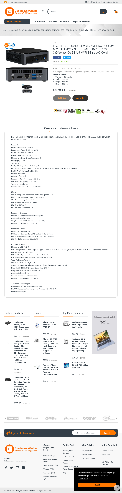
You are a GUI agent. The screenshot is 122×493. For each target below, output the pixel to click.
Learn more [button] (83, 479)
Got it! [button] (97, 485)
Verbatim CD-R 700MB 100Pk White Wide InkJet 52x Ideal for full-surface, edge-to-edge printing (80, 345)
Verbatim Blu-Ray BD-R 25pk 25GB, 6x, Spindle (80, 324)
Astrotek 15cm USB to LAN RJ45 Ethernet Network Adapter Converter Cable (50, 370)
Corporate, (85, 71)
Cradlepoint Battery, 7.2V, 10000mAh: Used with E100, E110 (21, 326)
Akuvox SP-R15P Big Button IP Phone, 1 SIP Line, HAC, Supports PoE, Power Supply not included (51, 346)
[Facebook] (5, 468)
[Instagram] (23, 468)
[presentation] (5, 418)
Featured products (13, 313)
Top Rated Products (73, 313)
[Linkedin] (17, 468)
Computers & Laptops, (72, 71)
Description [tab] (50, 128)
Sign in (115, 2)
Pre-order (80, 98)
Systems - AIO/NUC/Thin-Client (102, 71)
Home (4, 30)
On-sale (37, 313)
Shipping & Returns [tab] (69, 128)
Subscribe (108, 433)
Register (108, 2)
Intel (54, 43)
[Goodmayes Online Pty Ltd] (21, 11)
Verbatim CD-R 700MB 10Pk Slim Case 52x (80, 365)
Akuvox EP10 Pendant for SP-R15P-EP (50, 324)
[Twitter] (11, 468)
